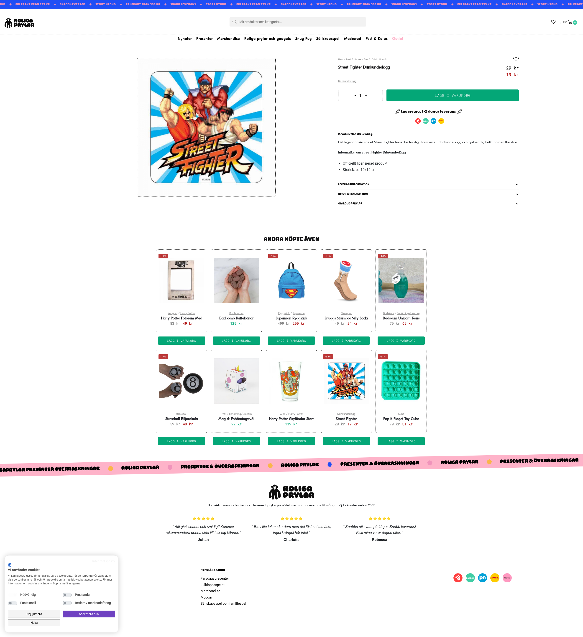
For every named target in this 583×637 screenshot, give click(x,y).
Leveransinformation (353, 184)
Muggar (206, 597)
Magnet (172, 313)
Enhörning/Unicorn (408, 313)
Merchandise (210, 591)
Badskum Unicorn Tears (401, 318)
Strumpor (346, 313)
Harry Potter (187, 313)
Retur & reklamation (353, 194)
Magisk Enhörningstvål (236, 419)
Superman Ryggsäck (291, 318)
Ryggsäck (284, 313)
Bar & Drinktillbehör (376, 59)
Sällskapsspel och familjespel (223, 603)
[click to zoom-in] (206, 127)
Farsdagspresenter (215, 578)
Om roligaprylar (350, 203)
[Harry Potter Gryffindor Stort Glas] (291, 381)
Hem (340, 59)
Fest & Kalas (353, 59)
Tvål (223, 414)
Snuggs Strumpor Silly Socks (346, 318)
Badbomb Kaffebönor (236, 318)
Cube (401, 414)
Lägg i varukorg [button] (181, 341)
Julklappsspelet (213, 585)
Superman (298, 313)
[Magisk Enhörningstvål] (236, 381)
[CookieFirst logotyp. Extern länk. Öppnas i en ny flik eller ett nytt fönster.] (9, 565)
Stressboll (181, 414)
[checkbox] (12, 595)
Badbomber (236, 313)
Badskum (388, 313)
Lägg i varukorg (453, 95)
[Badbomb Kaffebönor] (236, 280)
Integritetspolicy (103, 561)
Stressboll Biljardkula (181, 419)
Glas (282, 414)
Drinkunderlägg (347, 81)
